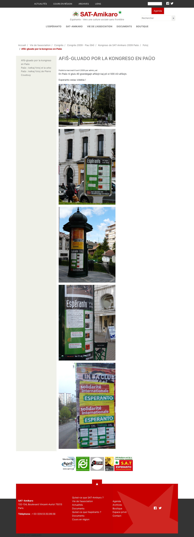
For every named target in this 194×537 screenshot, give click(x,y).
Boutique (142, 26)
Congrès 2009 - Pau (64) (80, 45)
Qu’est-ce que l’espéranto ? (86, 512)
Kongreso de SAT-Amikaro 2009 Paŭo (118, 45)
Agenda (158, 10)
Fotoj (145, 45)
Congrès (58, 45)
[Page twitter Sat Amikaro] (172, 3)
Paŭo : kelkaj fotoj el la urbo (36, 67)
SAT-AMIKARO (74, 26)
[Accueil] (97, 13)
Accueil (22, 45)
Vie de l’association (99, 26)
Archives (84, 4)
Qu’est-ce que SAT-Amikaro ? (88, 497)
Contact (117, 515)
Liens (98, 4)
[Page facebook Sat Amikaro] (167, 3)
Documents (124, 26)
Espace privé (120, 512)
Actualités (40, 4)
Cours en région (62, 4)
